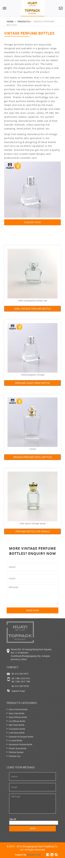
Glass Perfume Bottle (18, 709)
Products (24, 21)
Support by (27, 854)
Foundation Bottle (17, 729)
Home (10, 21)
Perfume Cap (14, 756)
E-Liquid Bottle (15, 740)
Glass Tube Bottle (16, 713)
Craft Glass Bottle (16, 732)
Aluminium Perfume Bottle (20, 744)
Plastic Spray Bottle (17, 748)
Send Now (32, 610)
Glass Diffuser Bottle (18, 717)
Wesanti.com (33, 854)
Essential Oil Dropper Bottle (21, 736)
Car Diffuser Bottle (17, 721)
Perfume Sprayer (16, 752)
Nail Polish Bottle (16, 725)
